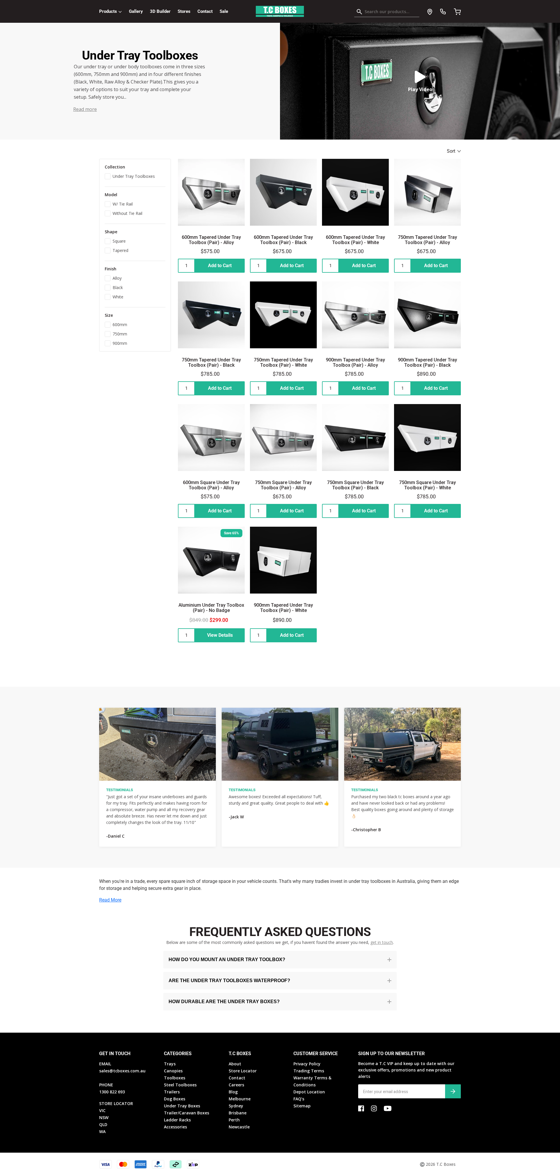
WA (102, 1131)
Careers (236, 1085)
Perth (234, 1120)
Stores (184, 11)
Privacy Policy (307, 1064)
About (235, 1064)
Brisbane (237, 1113)
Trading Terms (308, 1071)
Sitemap (302, 1106)
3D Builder (160, 11)
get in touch (381, 942)
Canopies (173, 1071)
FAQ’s (298, 1099)
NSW (103, 1117)
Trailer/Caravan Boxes (186, 1113)
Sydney (236, 1106)
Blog (233, 1092)
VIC (102, 1110)
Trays (170, 1064)
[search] (386, 12)
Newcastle (239, 1127)
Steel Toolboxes (180, 1085)
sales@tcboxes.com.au (122, 1071)
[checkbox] (135, 176)
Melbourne (240, 1099)
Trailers (172, 1092)
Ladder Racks (177, 1120)
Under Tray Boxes (182, 1106)
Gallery (136, 11)
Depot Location (309, 1092)
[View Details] (211, 635)
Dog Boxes (174, 1099)
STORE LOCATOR (116, 1103)
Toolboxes (174, 1078)
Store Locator (243, 1071)
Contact (205, 11)
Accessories (175, 1127)
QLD (103, 1124)
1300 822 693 (112, 1092)
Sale (224, 11)
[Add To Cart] (211, 266)
